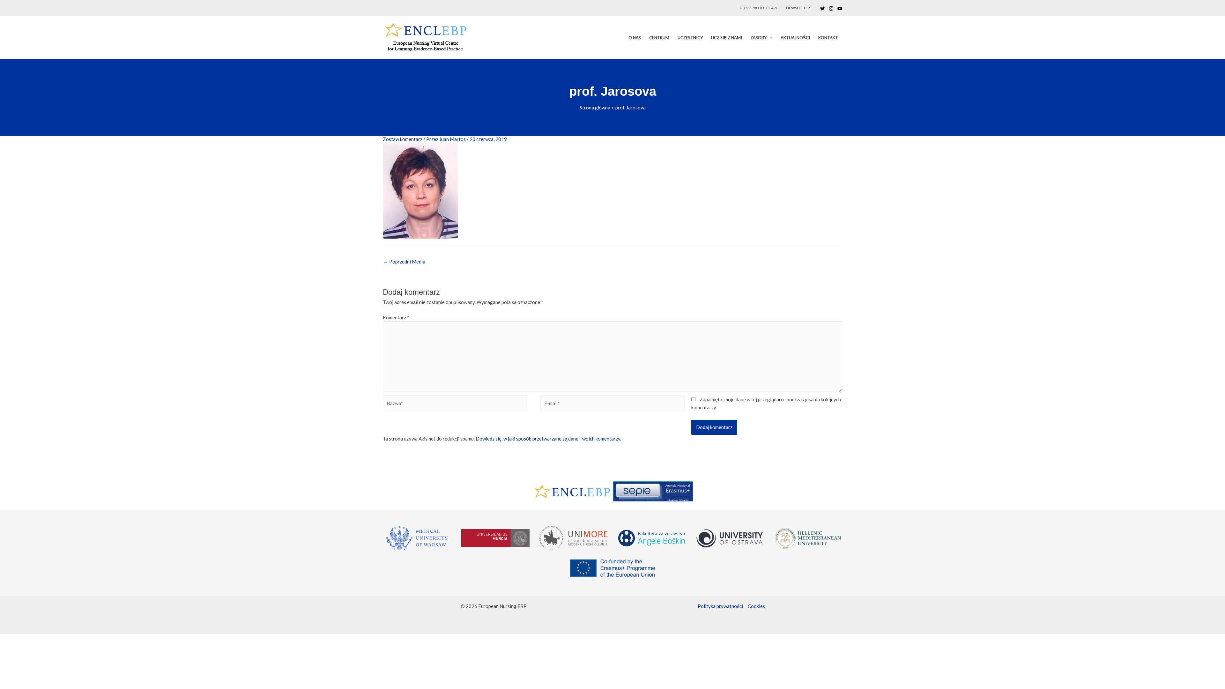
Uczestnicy (690, 37)
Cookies (756, 606)
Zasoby (758, 37)
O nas (634, 37)
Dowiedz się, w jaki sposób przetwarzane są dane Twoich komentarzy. (548, 438)
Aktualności (795, 37)
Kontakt (828, 37)
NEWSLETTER (798, 7)
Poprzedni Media (404, 261)
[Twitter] (822, 8)
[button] (769, 37)
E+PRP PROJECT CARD (759, 7)
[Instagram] (831, 8)
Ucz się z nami (726, 37)
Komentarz (396, 317)
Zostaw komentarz (402, 139)
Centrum (659, 37)
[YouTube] (839, 8)
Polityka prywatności (720, 606)
